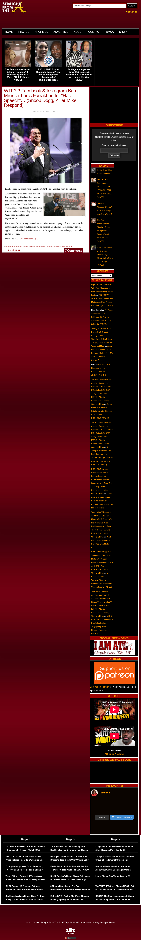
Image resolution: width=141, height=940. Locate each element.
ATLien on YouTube (114, 753)
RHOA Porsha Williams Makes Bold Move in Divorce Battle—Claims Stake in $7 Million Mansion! (102, 500)
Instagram (39, 246)
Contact (94, 31)
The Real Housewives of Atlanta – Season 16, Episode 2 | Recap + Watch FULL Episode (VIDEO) (17, 74)
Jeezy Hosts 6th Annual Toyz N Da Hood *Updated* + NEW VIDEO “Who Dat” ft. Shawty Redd (102, 353)
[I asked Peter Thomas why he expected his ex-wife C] (132, 803)
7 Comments (73, 250)
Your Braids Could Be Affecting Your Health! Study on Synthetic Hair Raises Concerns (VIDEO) (69, 850)
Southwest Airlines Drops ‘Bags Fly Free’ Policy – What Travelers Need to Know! (25, 898)
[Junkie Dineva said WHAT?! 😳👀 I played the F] (108, 809)
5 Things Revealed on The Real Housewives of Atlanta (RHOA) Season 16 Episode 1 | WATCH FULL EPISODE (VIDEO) (70, 891)
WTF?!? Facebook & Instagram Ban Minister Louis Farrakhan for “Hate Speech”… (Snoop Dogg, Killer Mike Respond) (40, 98)
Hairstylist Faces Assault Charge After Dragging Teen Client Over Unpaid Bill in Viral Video (69, 860)
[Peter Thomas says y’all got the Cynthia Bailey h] (96, 809)
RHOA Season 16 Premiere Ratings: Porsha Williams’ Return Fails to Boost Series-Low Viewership (24, 890)
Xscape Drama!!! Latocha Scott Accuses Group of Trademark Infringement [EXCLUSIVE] (114, 860)
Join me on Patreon (99, 686)
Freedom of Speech (29, 246)
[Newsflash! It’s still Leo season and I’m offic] (96, 803)
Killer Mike (46, 246)
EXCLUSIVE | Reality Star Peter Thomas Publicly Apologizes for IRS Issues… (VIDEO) (69, 899)
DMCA (110, 31)
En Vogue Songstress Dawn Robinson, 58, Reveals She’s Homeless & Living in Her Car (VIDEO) (79, 74)
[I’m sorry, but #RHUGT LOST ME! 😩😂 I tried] (108, 803)
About (78, 31)
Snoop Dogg (66, 246)
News (13, 246)
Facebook (19, 246)
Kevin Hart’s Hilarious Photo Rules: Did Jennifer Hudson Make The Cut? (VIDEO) (70, 868)
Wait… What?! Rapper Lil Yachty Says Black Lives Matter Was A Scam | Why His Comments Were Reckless (25, 880)
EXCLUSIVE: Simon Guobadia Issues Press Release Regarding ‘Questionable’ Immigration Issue (48, 74)
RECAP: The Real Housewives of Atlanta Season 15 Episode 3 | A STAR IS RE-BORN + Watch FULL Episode (114, 899)
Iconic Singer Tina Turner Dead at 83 (112, 876)
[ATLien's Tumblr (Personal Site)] (114, 654)
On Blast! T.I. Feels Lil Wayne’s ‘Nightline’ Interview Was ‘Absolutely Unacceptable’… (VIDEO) (101, 579)
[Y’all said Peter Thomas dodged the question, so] (120, 803)
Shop (123, 31)
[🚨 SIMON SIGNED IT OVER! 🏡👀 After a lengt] (132, 809)
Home (9, 31)
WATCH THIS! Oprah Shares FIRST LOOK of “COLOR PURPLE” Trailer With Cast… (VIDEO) (115, 890)
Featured (8, 246)
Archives (41, 31)
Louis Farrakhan (56, 246)
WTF (72, 246)
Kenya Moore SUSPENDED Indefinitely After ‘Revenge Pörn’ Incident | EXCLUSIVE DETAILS (101, 411)
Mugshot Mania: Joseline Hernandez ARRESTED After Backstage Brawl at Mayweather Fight (113, 870)
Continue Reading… (29, 238)
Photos (23, 31)
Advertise (60, 31)
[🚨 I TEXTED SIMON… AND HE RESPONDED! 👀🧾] (120, 809)
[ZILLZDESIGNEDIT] (70, 933)
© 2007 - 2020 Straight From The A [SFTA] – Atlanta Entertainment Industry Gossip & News (70, 922)
